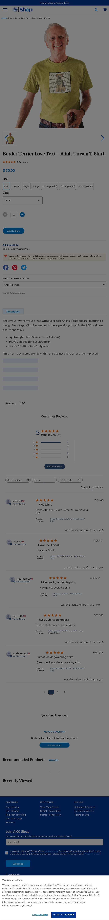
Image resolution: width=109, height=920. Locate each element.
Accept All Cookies (63, 914)
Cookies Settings (40, 914)
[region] (54, 897)
